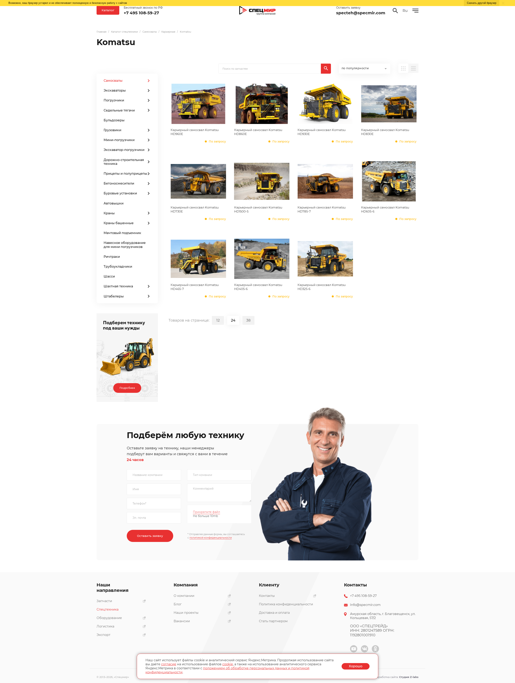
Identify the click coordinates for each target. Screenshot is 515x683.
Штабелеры (114, 296)
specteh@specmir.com (360, 12)
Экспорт (103, 635)
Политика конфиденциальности (286, 604)
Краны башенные (119, 223)
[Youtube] (353, 648)
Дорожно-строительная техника (124, 162)
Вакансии (182, 621)
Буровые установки (120, 193)
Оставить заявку (150, 536)
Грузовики (112, 130)
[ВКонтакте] (364, 648)
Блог (178, 604)
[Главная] (257, 10)
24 (233, 320)
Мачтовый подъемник (122, 233)
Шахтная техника (118, 286)
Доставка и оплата (274, 613)
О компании (184, 596)
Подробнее (127, 387)
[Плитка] (403, 68)
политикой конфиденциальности (211, 537)
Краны (109, 213)
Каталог (108, 10)
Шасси (109, 276)
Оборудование (109, 618)
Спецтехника (107, 609)
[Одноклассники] (375, 648)
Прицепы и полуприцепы (125, 173)
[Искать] (326, 69)
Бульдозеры (114, 120)
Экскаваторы (115, 90)
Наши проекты (186, 613)
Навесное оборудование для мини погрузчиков (125, 245)
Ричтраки (112, 257)
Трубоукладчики (118, 266)
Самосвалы (113, 81)
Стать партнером (273, 621)
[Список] (413, 68)
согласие (168, 664)
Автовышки (114, 203)
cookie (227, 664)
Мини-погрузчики (119, 140)
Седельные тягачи (119, 110)
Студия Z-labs (408, 677)
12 (218, 320)
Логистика (105, 626)
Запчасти (104, 601)
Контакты (267, 596)
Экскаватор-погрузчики (124, 150)
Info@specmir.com (365, 605)
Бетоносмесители (119, 183)
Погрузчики (114, 100)
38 (248, 320)
